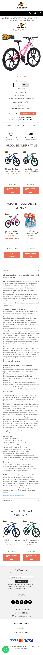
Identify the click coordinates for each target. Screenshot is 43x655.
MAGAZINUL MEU (20, 623)
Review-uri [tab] (7, 500)
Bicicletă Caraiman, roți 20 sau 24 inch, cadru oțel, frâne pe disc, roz (12, 232)
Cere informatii (29, 125)
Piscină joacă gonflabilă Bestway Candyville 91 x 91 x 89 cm (30, 232)
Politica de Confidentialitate (16, 588)
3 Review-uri (26, 30)
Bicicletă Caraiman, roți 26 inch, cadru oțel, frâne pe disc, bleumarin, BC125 (12, 170)
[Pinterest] (17, 602)
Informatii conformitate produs (13, 496)
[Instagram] (30, 602)
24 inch (17, 85)
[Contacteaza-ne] (30, 13)
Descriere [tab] (6, 270)
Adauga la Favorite (12, 125)
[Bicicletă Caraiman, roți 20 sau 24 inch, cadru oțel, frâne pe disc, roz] (12, 221)
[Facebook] (13, 602)
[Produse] (3, 13)
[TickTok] (26, 602)
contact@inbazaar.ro (23, 616)
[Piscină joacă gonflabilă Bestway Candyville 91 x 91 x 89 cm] (31, 221)
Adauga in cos (27, 113)
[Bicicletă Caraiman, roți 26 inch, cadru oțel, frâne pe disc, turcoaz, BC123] (31, 159)
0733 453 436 (22, 613)
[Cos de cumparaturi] (35, 13)
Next (39, 55)
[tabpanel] (21, 53)
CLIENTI (20, 628)
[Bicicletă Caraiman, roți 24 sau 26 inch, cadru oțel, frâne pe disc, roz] (21, 53)
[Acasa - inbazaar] (21, 5)
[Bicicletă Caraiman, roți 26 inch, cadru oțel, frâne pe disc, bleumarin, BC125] (12, 159)
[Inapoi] (1, 18)
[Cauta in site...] (40, 13)
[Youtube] (21, 602)
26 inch (25, 85)
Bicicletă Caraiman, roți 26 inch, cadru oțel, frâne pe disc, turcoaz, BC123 (30, 170)
